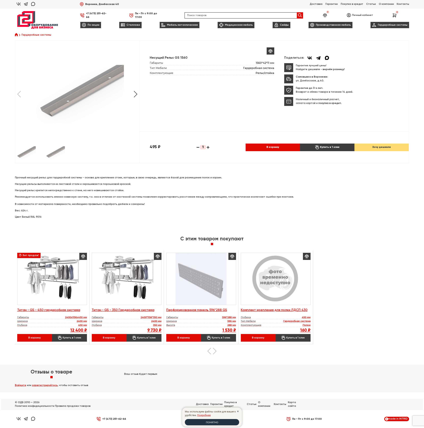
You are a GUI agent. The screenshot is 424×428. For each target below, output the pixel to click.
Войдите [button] (20, 385)
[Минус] (198, 147)
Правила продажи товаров (72, 406)
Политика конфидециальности (34, 406)
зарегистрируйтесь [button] (45, 385)
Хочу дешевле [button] (381, 147)
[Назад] (135, 94)
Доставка (316, 4)
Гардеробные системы (36, 35)
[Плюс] (208, 147)
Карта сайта (292, 404)
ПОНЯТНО (212, 422)
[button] (99, 4)
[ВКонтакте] (310, 58)
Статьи (371, 4)
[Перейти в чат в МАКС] (33, 4)
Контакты (403, 4)
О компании (386, 4)
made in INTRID (397, 419)
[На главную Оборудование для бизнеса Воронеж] (37, 20)
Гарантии (331, 4)
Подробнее (204, 415)
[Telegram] (318, 58)
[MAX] (327, 58)
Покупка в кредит (352, 4)
